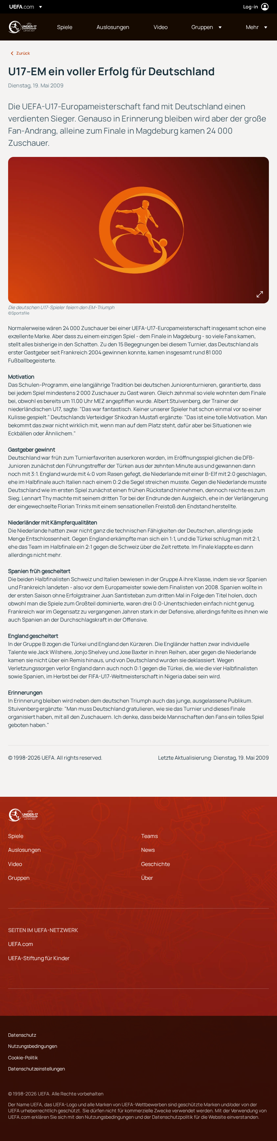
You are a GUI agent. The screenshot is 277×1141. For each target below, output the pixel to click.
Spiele (15, 836)
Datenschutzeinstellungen (36, 1068)
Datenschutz (22, 1035)
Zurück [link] (23, 53)
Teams (149, 836)
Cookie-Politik (23, 1057)
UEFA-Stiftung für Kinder (39, 958)
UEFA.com (20, 944)
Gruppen (19, 877)
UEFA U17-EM (22, 27)
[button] (206, 27)
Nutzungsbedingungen (32, 1046)
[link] (65, 27)
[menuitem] (68, 27)
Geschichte (155, 864)
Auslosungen (24, 849)
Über (147, 877)
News (148, 849)
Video (15, 864)
